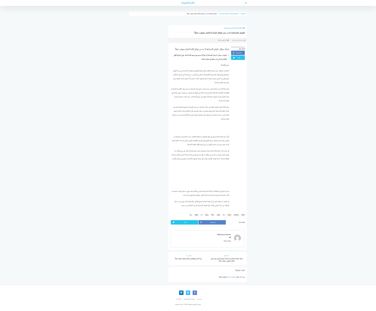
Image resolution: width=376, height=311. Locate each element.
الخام (242, 215)
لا (201, 215)
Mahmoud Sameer (238, 40)
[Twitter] (188, 293)
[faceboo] (195, 293)
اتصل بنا (178, 299)
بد (223, 215)
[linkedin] (181, 293)
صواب (206, 215)
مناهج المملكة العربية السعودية (233, 28)
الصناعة (236, 215)
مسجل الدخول (231, 277)
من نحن (199, 299)
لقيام (196, 215)
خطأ (212, 215)
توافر (218, 215)
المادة (229, 215)
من (190, 215)
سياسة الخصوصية (189, 299)
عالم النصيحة (188, 3)
